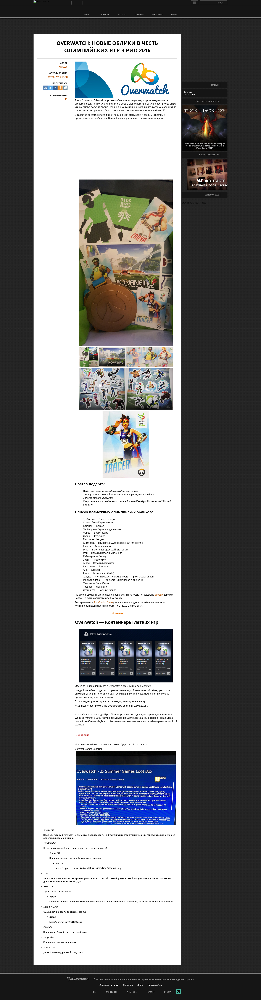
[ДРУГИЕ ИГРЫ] (156, 10)
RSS (63, 2)
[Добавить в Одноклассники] (60, 88)
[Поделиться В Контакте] (45, 88)
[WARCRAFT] (121, 10)
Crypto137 (48, 829)
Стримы (215, 85)
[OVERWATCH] (104, 10)
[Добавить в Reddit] (65, 88)
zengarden (48, 937)
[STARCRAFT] (139, 10)
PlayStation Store (103, 602)
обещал (159, 594)
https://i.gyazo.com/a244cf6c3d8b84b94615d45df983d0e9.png (88, 868)
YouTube (74, 2)
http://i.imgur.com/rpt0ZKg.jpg (65, 922)
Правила (128, 985)
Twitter (79, 2)
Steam (85, 2)
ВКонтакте (68, 2)
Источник (117, 613)
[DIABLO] (87, 10)
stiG (45, 873)
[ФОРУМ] (174, 10)
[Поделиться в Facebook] (55, 88)
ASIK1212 (48, 886)
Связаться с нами (109, 985)
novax (63, 67)
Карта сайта (155, 985)
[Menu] (194, 3)
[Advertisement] (130, 26)
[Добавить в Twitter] (50, 88)
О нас (140, 985)
